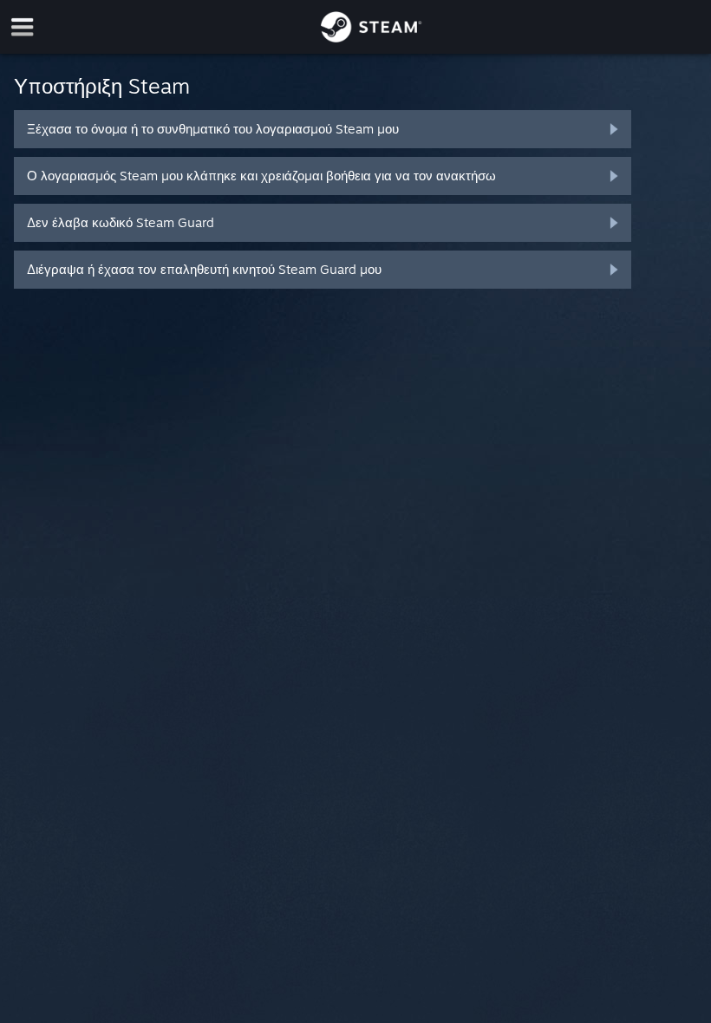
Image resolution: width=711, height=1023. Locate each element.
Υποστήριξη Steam (102, 86)
